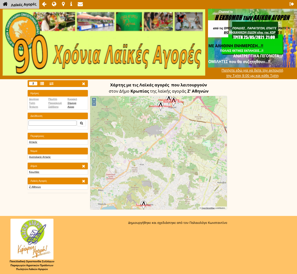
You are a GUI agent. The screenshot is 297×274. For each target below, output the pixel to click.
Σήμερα (72, 103)
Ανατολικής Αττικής (40, 156)
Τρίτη (32, 103)
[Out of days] (51, 83)
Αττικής (33, 142)
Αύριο (71, 106)
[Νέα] (54, 4)
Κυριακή (72, 99)
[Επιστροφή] (44, 4)
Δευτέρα (34, 99)
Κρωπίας (34, 171)
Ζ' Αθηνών (35, 186)
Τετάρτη (33, 106)
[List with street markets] (42, 83)
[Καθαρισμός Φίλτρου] (83, 166)
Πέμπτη (52, 99)
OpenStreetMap (208, 208)
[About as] (71, 4)
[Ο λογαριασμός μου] (292, 4)
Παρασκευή (55, 103)
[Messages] (80, 4)
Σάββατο (53, 106)
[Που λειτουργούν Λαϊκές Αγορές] (63, 4)
